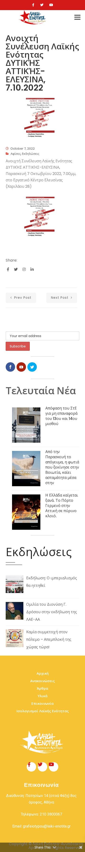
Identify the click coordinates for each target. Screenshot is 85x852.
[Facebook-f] (31, 767)
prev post (22, 297)
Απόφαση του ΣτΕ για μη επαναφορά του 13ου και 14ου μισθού (61, 416)
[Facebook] (33, 5)
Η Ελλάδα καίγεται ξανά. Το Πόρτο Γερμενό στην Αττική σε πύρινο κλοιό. (61, 506)
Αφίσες (16, 153)
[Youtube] (51, 5)
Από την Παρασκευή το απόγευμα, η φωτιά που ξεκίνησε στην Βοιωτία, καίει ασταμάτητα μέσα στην (62, 467)
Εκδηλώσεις (30, 153)
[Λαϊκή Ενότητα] (33, 17)
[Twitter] (41, 5)
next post (60, 297)
